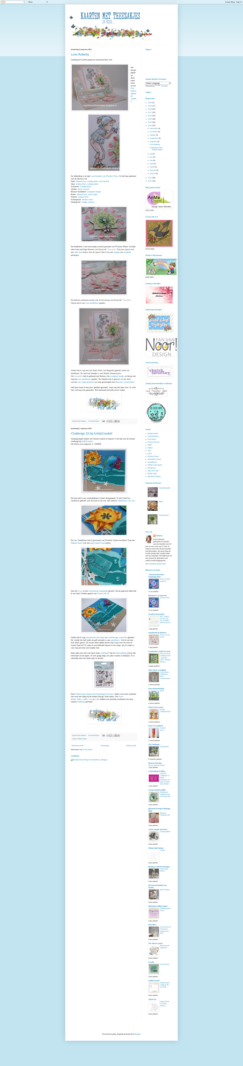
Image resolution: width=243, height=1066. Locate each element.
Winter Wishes (165, 890)
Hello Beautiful (164, 488)
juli (151, 154)
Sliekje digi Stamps (156, 848)
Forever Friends (154, 442)
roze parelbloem (92, 303)
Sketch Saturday (155, 763)
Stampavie (152, 468)
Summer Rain (164, 597)
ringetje (117, 252)
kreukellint (78, 376)
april (152, 164)
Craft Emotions (153, 436)
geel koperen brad (97, 543)
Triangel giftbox (165, 831)
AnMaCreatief (87, 441)
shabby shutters (87, 202)
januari (153, 174)
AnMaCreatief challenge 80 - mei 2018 (165, 985)
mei (151, 160)
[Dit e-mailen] (107, 421)
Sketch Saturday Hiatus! (156, 765)
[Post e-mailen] (103, 421)
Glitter (150, 445)
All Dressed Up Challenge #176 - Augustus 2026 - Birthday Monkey (165, 658)
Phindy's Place (153, 456)
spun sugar (92, 194)
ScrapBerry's (152, 462)
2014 (150, 122)
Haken (150, 448)
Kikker (162, 691)
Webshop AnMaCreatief (157, 906)
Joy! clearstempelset (85, 382)
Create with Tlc (103, 593)
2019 (150, 106)
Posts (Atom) (87, 750)
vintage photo (92, 181)
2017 (150, 112)
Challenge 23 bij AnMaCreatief (91, 433)
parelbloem (115, 640)
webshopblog (121, 653)
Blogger (138, 1034)
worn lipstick (104, 181)
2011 (150, 181)
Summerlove (164, 515)
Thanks (162, 850)
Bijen (161, 502)
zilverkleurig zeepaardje (98, 591)
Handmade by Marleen (157, 633)
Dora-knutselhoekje (156, 689)
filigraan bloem (77, 543)
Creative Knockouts (156, 614)
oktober (153, 135)
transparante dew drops (95, 637)
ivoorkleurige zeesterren (117, 637)
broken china (87, 200)
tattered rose (81, 181)
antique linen (81, 184)
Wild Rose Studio (154, 476)
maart (152, 167)
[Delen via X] (113, 421)
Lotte (97, 699)
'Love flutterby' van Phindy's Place (104, 176)
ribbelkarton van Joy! (126, 501)
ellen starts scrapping (157, 670)
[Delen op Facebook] (115, 421)
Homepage (105, 746)
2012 (150, 178)
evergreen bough (94, 192)
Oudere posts (131, 746)
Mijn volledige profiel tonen (155, 564)
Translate (164, 86)
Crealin (151, 962)
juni (151, 157)
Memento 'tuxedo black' (124, 382)
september (154, 138)
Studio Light (152, 474)
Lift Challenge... (154, 744)
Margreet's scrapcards (157, 596)
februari (153, 170)
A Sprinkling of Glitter (156, 771)
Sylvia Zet (152, 999)
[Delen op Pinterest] (118, 421)
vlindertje (127, 252)
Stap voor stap (153, 471)
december (154, 128)
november (154, 132)
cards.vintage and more (157, 829)
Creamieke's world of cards (159, 651)
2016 (150, 116)
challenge (104, 653)
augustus (153, 141)
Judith (85, 699)
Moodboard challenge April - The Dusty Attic (165, 794)
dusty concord (83, 189)
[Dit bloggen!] (110, 421)
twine (80, 591)
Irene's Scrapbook (155, 726)
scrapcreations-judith (157, 790)
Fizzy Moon (152, 439)
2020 (150, 103)
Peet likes (152, 925)
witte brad (78, 252)
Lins (90, 699)
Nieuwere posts (78, 746)
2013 (150, 125)
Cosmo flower (164, 964)
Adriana (159, 536)
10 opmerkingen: (94, 421)
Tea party (111, 249)
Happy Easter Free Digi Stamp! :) (164, 1003)
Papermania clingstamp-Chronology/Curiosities (95, 694)
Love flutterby (80, 54)
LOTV (150, 454)
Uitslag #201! (164, 746)
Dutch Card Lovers (156, 707)
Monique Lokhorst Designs (159, 867)
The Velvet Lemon (155, 943)
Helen (79, 699)
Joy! (149, 451)
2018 (150, 109)
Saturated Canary (154, 459)
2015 (150, 119)
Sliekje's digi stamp (155, 465)
